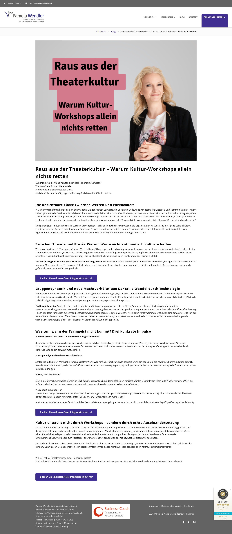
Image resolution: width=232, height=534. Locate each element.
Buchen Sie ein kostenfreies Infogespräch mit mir (66, 278)
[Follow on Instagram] (194, 522)
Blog (182, 17)
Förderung (189, 506)
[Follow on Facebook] (184, 522)
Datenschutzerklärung (171, 506)
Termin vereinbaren (214, 17)
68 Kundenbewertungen (223, 513)
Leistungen (167, 17)
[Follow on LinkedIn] (189, 522)
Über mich (149, 17)
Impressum (154, 506)
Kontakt (193, 17)
